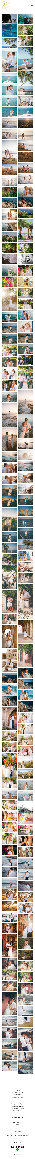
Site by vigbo (17, 1154)
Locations (17, 1120)
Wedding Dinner (17, 1110)
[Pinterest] (17, 1149)
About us (17, 1090)
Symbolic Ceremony (17, 1097)
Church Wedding (17, 1122)
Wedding (15, 1092)
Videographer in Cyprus (17, 1108)
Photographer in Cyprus (17, 1104)
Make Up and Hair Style (17, 1106)
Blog (17, 1124)
